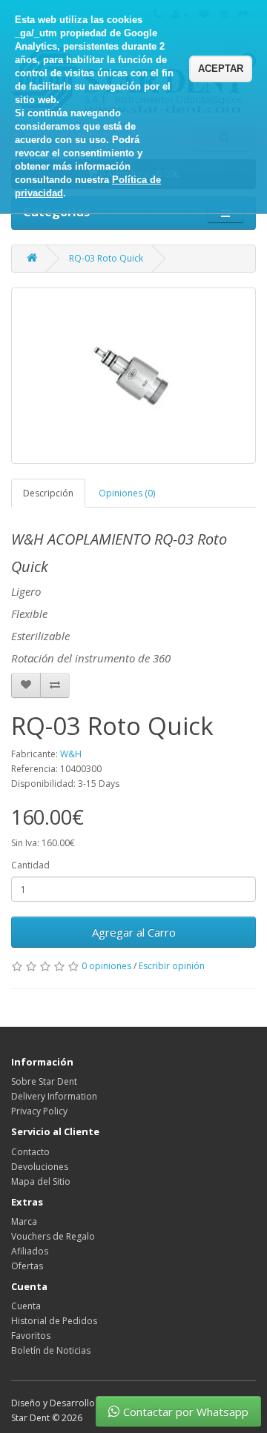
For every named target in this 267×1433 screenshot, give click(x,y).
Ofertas (27, 1266)
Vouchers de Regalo (53, 1236)
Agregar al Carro (134, 932)
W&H (71, 754)
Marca (24, 1221)
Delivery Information (54, 1096)
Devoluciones (39, 1166)
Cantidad (30, 865)
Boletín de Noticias (50, 1350)
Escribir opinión (172, 966)
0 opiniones (106, 966)
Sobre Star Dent (44, 1081)
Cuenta (26, 1306)
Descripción (48, 493)
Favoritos (30, 1335)
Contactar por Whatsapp (185, 1411)
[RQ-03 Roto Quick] (133, 375)
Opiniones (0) (127, 493)
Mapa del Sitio (40, 1181)
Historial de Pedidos (54, 1320)
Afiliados (29, 1251)
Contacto (30, 1152)
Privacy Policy (39, 1111)
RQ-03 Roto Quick (106, 258)
